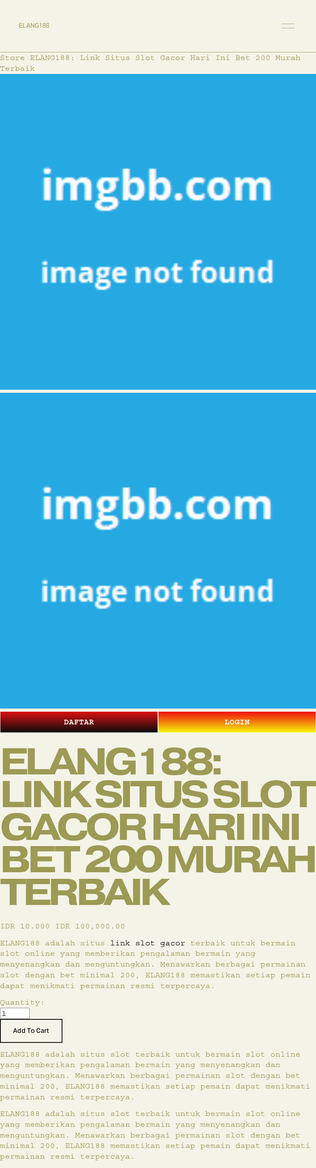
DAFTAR (79, 721)
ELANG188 (34, 26)
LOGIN (237, 721)
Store (12, 57)
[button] (31, 1031)
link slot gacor (147, 942)
